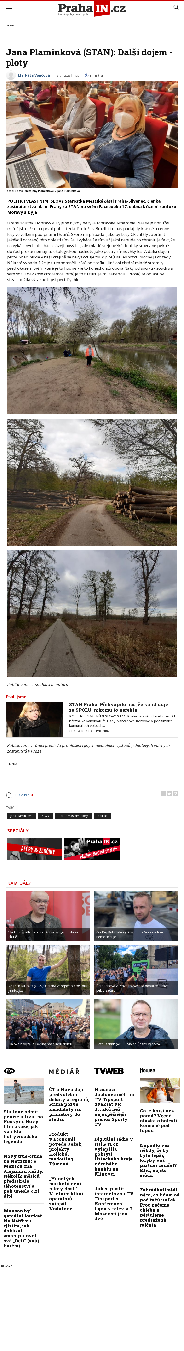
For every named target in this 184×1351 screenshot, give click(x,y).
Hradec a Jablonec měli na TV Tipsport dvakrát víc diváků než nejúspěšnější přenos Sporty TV (114, 1106)
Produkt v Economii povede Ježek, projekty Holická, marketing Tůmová (66, 1149)
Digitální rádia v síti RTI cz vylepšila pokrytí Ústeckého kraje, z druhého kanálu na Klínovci (114, 1156)
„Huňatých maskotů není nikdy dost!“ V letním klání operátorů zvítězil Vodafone (66, 1193)
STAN (45, 816)
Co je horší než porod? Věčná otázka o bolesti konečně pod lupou (158, 1121)
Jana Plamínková (21, 816)
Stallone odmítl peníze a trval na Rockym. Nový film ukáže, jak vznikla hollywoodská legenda (23, 1126)
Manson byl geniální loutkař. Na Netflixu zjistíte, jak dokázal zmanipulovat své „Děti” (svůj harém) (23, 1228)
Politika (102, 731)
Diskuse (23, 795)
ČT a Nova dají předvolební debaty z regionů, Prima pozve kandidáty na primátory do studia (69, 1104)
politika (103, 816)
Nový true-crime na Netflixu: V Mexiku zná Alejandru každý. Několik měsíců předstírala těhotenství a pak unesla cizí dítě (23, 1176)
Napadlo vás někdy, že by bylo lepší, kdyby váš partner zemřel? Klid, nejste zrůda (158, 1160)
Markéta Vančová (34, 75)
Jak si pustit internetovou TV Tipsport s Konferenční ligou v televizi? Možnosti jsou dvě (114, 1203)
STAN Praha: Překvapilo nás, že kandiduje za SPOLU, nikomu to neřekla (118, 707)
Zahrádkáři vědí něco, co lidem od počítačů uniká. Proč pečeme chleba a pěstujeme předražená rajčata (160, 1207)
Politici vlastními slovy (73, 816)
